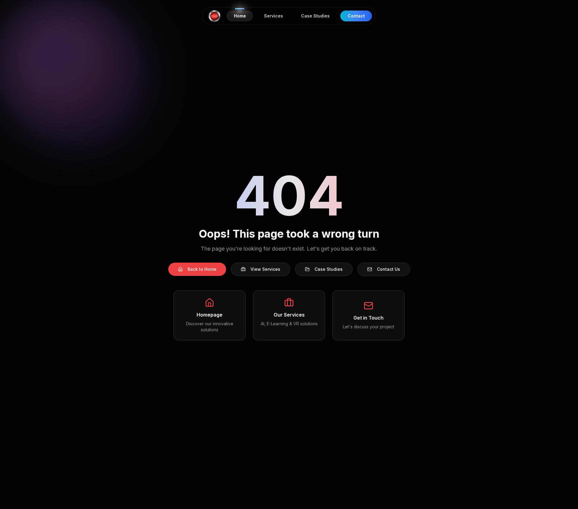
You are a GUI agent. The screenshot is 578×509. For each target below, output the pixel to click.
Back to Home (202, 269)
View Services (265, 269)
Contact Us (388, 269)
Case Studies (329, 269)
